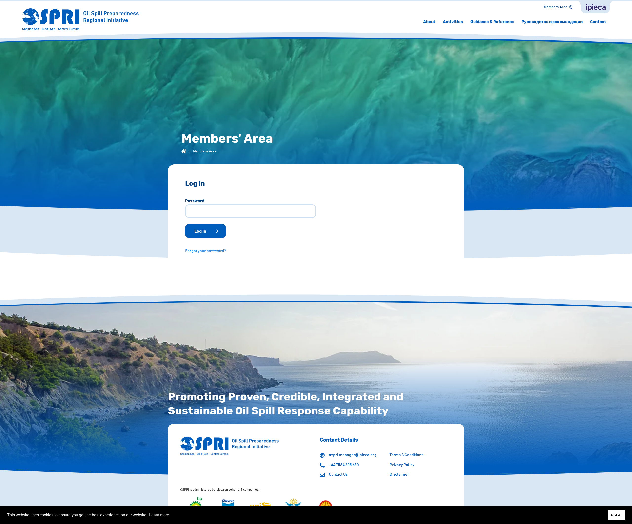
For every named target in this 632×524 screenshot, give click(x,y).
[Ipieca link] (595, 7)
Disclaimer (399, 474)
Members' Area (555, 7)
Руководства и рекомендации (552, 21)
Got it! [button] (616, 515)
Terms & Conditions (406, 455)
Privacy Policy (402, 465)
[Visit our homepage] (183, 150)
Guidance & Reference (492, 21)
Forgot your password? (205, 251)
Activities (453, 21)
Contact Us (338, 474)
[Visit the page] (195, 506)
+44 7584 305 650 (344, 465)
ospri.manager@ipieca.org (352, 455)
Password (194, 201)
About (429, 21)
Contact (598, 21)
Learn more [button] (159, 515)
